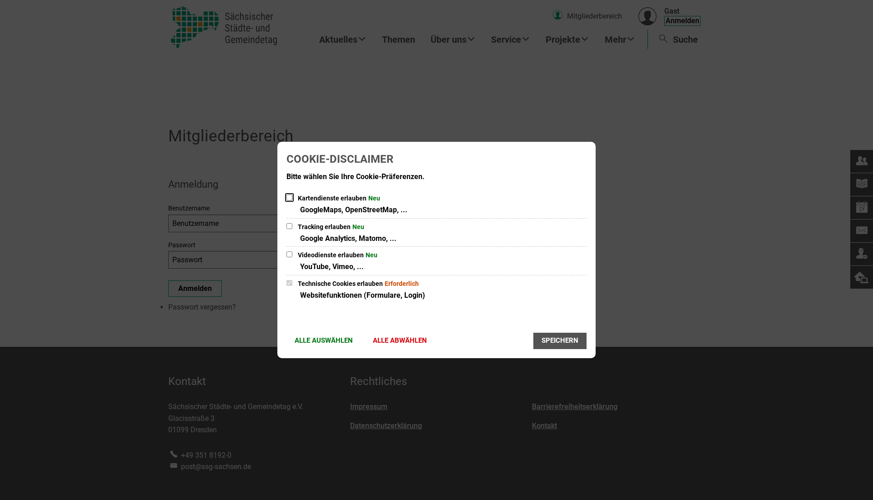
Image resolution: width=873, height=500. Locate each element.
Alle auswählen (324, 340)
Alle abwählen (400, 340)
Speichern (560, 340)
